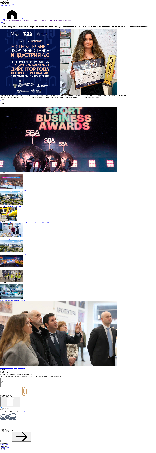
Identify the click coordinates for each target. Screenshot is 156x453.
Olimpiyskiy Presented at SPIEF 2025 (7, 268)
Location (17, 4)
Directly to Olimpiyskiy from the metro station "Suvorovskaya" (12, 206)
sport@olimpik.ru (3, 451)
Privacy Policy (3, 424)
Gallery (13, 4)
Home (22, 18)
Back (1, 100)
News (4, 19)
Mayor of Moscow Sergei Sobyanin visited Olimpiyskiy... (11, 239)
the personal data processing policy (25, 411)
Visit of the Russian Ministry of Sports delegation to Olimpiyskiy (12, 368)
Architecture (9, 4)
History (1, 4)
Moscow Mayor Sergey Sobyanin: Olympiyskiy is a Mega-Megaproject (14, 190)
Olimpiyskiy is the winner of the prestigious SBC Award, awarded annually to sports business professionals (21, 173)
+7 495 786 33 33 (3, 5)
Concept (5, 4)
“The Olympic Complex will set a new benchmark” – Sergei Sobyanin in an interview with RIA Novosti (20, 254)
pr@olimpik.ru (3, 449)
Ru (9, 5)
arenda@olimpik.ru (4, 444)
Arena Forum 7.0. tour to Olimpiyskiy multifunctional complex (12, 300)
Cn (8, 5)
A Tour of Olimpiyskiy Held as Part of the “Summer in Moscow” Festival (14, 283)
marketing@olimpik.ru (4, 447)
